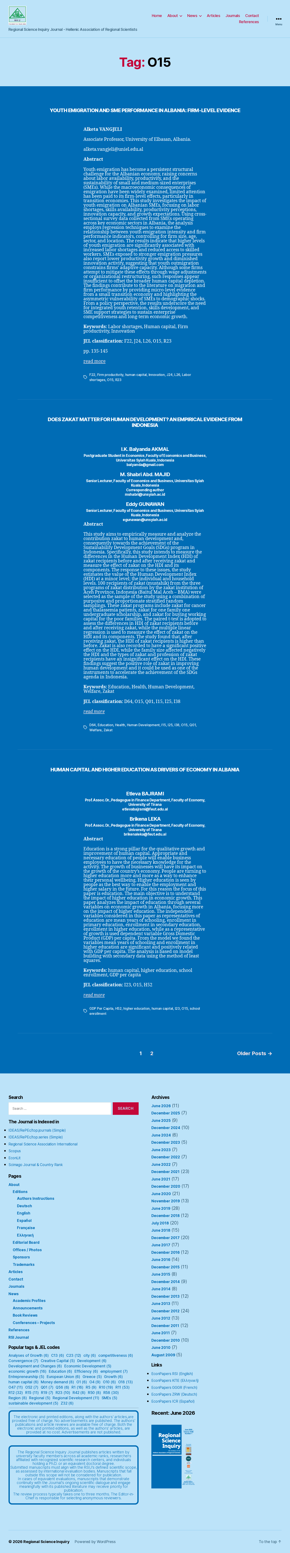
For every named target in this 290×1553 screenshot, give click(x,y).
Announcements (28, 1308)
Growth (113, 1377)
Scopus (14, 1151)
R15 (32, 1393)
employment (114, 1371)
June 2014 (160, 1289)
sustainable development (33, 1403)
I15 (163, 725)
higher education (136, 1008)
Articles (213, 15)
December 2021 (165, 1172)
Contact (252, 15)
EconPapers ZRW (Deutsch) (174, 1394)
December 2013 (165, 1296)
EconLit (14, 1158)
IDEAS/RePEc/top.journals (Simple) (37, 1130)
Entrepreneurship (26, 1377)
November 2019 (165, 1201)
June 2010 (160, 1347)
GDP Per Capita (101, 1008)
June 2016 (160, 1260)
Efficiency (86, 1371)
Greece (92, 1377)
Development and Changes (35, 1366)
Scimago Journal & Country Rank (35, 1165)
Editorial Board (26, 1242)
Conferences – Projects (34, 1323)
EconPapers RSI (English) (172, 1374)
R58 (111, 1393)
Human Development (143, 725)
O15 (110, 380)
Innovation (157, 375)
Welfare (95, 730)
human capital (136, 375)
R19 (47, 1393)
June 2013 (160, 1304)
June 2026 (161, 1106)
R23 (118, 380)
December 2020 (165, 1186)
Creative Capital (58, 1361)
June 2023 (161, 1150)
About (172, 15)
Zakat (108, 730)
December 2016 (165, 1252)
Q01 (192, 725)
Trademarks (24, 1264)
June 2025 (161, 1120)
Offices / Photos (27, 1250)
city (89, 1355)
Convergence (23, 1361)
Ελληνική (25, 1235)
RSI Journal (18, 1337)
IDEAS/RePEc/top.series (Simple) (35, 1137)
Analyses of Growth (28, 1355)
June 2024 (161, 1135)
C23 (73, 1355)
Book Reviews (25, 1315)
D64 (92, 725)
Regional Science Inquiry (46, 1541)
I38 (177, 725)
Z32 (67, 1403)
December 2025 (165, 1113)
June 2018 (160, 1230)
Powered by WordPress (95, 1541)
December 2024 (165, 1128)
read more (94, 361)
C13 (57, 1355)
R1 (77, 1387)
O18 (125, 1382)
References (249, 22)
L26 (177, 375)
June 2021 (160, 1179)
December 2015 (165, 1267)
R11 (122, 1387)
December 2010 (165, 1340)
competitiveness (115, 1355)
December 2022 (165, 1157)
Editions (20, 1192)
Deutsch (24, 1206)
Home (157, 15)
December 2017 (165, 1238)
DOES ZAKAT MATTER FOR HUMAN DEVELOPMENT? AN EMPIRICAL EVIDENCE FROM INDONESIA (145, 422)
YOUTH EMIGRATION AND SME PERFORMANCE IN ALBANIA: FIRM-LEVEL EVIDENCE (145, 110)
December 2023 (165, 1142)
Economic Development (87, 1366)
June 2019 (160, 1208)
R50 (94, 1393)
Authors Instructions (35, 1198)
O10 (109, 1382)
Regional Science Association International (42, 1144)
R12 (15, 1393)
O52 (31, 1387)
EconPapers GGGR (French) (174, 1387)
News (192, 15)
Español (24, 1220)
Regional (39, 1398)
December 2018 (165, 1216)
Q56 (62, 1387)
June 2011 (160, 1333)
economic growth (27, 1371)
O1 (81, 1382)
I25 (170, 725)
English (23, 1213)
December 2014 (165, 1282)
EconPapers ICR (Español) (172, 1401)
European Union (63, 1377)
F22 (92, 375)
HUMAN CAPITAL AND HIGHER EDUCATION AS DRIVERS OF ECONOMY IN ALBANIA (145, 770)
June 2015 (160, 1274)
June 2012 (160, 1318)
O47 (15, 1387)
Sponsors (21, 1257)
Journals (232, 15)
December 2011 (165, 1326)
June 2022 (161, 1164)
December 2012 (165, 1311)
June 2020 (161, 1194)
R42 (79, 1393)
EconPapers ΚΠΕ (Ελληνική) (175, 1380)
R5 (91, 1387)
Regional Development (76, 1398)
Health (120, 725)
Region (17, 1398)
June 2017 (160, 1245)
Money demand (57, 1382)
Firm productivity (110, 375)
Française (26, 1228)
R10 (106, 1387)
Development (92, 1361)
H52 (118, 1008)
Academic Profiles (29, 1301)
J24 (169, 375)
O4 (95, 1382)
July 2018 (160, 1223)
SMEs (109, 1398)
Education (105, 725)
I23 (177, 1008)
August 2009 (163, 1355)
